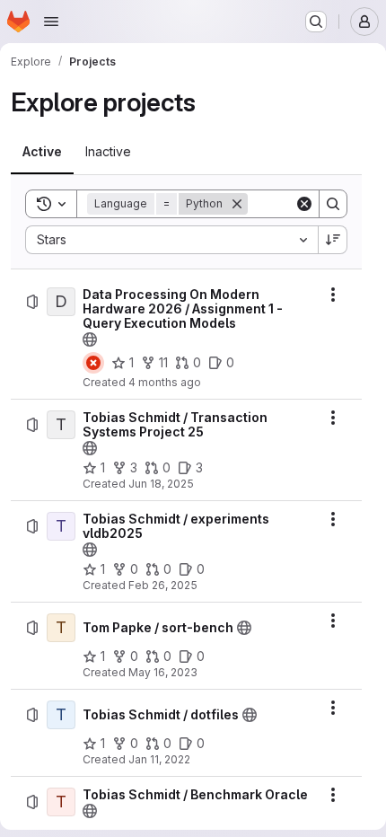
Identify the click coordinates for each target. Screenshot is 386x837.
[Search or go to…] (316, 21)
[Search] (333, 203)
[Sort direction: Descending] (333, 239)
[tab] (42, 151)
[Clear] (304, 204)
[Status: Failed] (93, 363)
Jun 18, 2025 (161, 483)
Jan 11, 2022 (159, 759)
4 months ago (164, 382)
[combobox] (171, 239)
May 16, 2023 (162, 672)
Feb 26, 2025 (162, 585)
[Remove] (237, 204)
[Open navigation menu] (51, 21)
